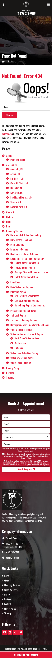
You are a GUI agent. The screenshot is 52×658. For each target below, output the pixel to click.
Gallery (9, 217)
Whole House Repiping (20, 362)
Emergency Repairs (19, 249)
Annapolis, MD (16, 169)
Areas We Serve (13, 165)
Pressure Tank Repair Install (23, 311)
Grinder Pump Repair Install (27, 296)
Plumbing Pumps (18, 292)
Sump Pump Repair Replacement (30, 305)
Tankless (19, 348)
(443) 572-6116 (26, 13)
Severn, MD (15, 202)
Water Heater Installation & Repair (26, 334)
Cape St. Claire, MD (19, 183)
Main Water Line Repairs (21, 287)
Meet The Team (17, 159)
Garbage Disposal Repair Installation (31, 272)
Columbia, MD (16, 188)
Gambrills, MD (16, 193)
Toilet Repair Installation (26, 277)
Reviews (10, 373)
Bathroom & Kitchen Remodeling (25, 235)
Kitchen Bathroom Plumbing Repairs (27, 259)
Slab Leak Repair (18, 315)
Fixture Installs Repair (25, 267)
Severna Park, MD (18, 207)
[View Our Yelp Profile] (15, 632)
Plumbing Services (14, 231)
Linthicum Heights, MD (21, 197)
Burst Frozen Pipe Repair (21, 240)
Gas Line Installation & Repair (24, 254)
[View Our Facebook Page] (4, 632)
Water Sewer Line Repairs (22, 358)
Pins (8, 226)
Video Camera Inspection (22, 329)
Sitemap (10, 377)
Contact (10, 212)
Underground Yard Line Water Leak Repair (29, 325)
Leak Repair (15, 282)
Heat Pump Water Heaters (27, 338)
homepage (7, 134)
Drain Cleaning (17, 244)
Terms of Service (24, 451)
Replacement (21, 343)
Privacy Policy (12, 368)
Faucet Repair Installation (27, 263)
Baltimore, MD (17, 178)
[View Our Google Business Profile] (9, 632)
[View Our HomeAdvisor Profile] (20, 632)
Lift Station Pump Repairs (27, 300)
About (9, 155)
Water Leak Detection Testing (24, 353)
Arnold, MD (15, 174)
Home (9, 221)
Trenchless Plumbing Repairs (23, 320)
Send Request (25, 469)
